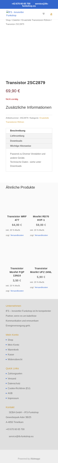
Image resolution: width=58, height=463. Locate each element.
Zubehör (16, 20)
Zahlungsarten (15, 373)
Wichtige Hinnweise (20, 146)
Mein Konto (13, 345)
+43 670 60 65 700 (15, 429)
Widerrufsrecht (15, 359)
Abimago (35, 459)
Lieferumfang (17, 136)
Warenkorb (13, 349)
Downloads (16, 141)
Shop (8, 20)
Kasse (11, 354)
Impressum (13, 398)
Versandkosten (17, 235)
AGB (10, 393)
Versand (12, 378)
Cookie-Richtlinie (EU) (19, 388)
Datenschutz (14, 383)
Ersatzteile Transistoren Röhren (36, 20)
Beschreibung (17, 130)
